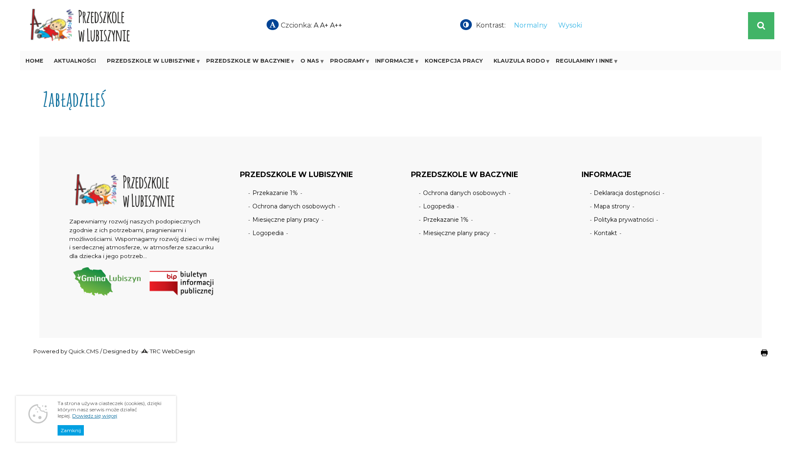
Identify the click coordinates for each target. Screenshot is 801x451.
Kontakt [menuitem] (605, 233)
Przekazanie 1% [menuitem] (275, 193)
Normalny (530, 25)
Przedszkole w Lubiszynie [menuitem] (151, 61)
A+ (324, 25)
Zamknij (70, 430)
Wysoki (570, 25)
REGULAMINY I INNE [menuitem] (584, 61)
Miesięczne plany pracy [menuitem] (285, 219)
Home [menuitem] (34, 61)
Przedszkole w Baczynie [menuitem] (248, 61)
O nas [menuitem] (309, 61)
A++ (336, 25)
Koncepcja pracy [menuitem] (454, 61)
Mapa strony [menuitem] (612, 206)
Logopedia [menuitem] (268, 233)
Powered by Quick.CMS (66, 351)
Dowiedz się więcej (94, 416)
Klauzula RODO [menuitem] (519, 61)
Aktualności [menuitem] (75, 61)
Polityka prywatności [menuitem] (624, 219)
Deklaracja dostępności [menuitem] (627, 193)
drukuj (757, 357)
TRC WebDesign (172, 351)
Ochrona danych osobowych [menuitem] (293, 206)
